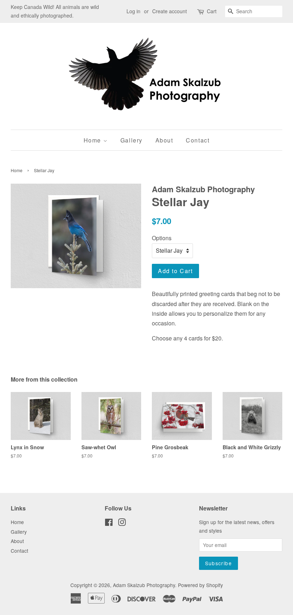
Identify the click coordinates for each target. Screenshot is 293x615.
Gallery (131, 140)
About (164, 140)
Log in (133, 11)
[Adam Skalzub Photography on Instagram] (122, 523)
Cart (212, 11)
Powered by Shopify (200, 585)
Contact (197, 140)
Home (93, 140)
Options (162, 238)
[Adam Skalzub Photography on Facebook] (109, 523)
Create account (169, 11)
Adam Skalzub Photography (144, 585)
